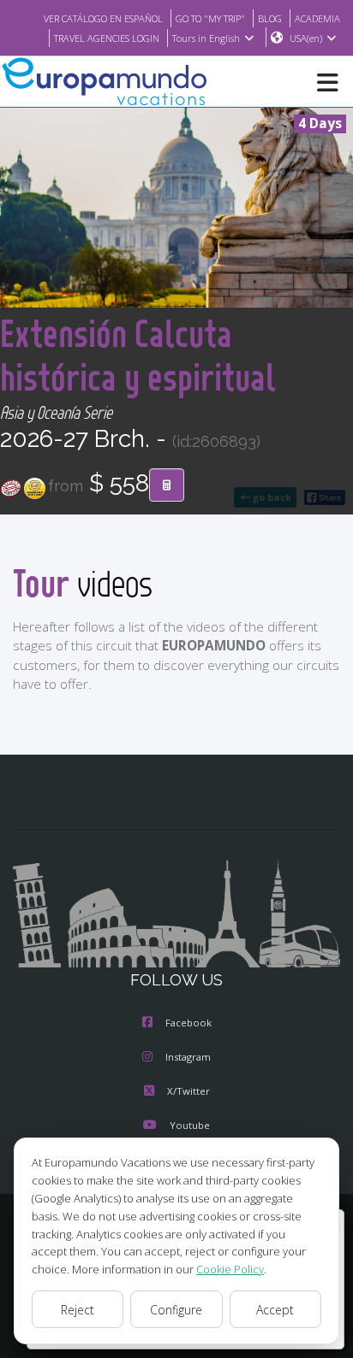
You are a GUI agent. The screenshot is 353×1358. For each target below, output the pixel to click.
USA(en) (306, 38)
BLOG (270, 18)
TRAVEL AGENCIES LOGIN (106, 38)
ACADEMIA (317, 18)
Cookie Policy (230, 1269)
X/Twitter (188, 1091)
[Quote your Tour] (166, 485)
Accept (275, 1310)
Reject (77, 1310)
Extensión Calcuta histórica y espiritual (138, 355)
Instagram (188, 1056)
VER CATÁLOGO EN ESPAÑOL (103, 18)
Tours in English (206, 38)
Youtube (190, 1125)
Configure (176, 1310)
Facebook (188, 1022)
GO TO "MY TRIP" (210, 18)
